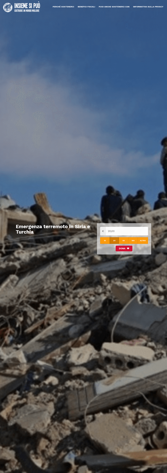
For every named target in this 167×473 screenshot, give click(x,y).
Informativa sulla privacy (148, 7)
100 (133, 241)
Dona (122, 248)
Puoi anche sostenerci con (114, 7)
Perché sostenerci (63, 7)
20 (114, 241)
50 (124, 241)
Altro (143, 241)
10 (105, 241)
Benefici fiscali (86, 7)
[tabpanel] (83, 236)
